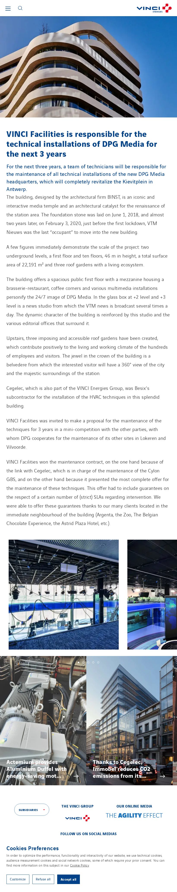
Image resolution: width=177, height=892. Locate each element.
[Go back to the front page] (101, 8)
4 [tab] (93, 662)
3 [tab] (88, 662)
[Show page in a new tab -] (77, 822)
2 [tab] (83, 662)
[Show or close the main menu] (8, 9)
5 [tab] (98, 662)
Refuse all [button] (43, 879)
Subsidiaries (28, 810)
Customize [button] (18, 879)
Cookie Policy (79, 865)
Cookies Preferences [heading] (32, 848)
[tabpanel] (43, 720)
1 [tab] (78, 662)
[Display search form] (20, 8)
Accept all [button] (68, 879)
